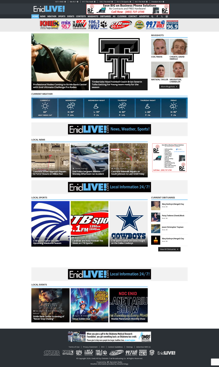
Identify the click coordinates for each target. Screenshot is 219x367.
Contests (81, 16)
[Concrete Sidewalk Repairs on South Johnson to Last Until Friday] (129, 160)
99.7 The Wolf (140, 2)
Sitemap (129, 347)
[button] (152, 16)
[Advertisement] (127, 9)
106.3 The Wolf (105, 2)
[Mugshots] (160, 47)
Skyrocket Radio (115, 362)
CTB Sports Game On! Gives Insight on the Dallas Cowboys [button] (128, 242)
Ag (114, 16)
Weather (51, 16)
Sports (61, 16)
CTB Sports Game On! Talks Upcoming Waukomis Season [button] (47, 242)
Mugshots (93, 16)
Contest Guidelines (115, 347)
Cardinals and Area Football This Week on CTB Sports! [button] (87, 242)
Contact (132, 16)
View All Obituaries (168, 249)
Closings (121, 16)
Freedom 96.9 (156, 2)
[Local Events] (50, 305)
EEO (102, 347)
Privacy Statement (90, 347)
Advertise (144, 16)
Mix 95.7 (73, 2)
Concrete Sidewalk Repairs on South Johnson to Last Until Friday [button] (127, 172)
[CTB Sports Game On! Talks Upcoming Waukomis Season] (50, 224)
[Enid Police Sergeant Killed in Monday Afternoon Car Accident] (89, 160)
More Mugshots (168, 86)
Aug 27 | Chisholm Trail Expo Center (87, 316)
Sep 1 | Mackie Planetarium (123, 316)
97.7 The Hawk (88, 2)
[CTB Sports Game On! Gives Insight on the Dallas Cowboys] (129, 224)
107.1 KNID (59, 2)
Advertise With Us (143, 347)
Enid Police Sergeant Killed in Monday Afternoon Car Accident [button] (88, 172)
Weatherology (122, 364)
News (42, 16)
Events (70, 16)
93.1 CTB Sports (123, 2)
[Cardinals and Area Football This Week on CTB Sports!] (89, 224)
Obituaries (105, 16)
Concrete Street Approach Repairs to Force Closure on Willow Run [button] (49, 172)
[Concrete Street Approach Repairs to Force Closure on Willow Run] (50, 160)
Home (35, 16)
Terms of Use (74, 347)
